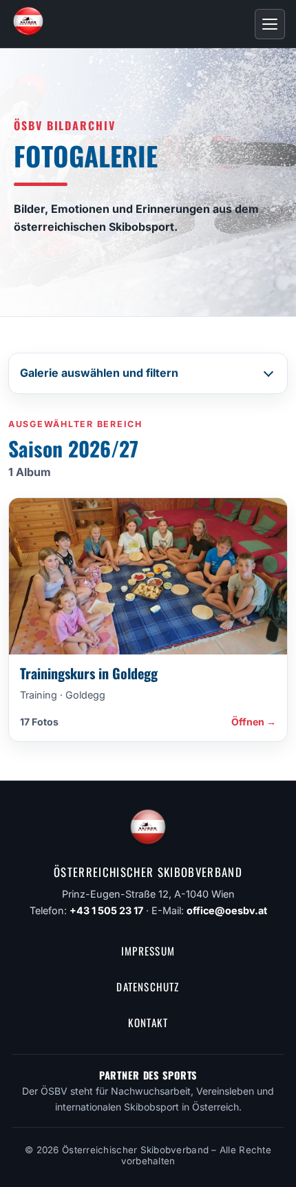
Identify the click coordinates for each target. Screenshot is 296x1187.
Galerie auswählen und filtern (99, 373)
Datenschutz (147, 986)
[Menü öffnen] (270, 24)
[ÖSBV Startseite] (28, 24)
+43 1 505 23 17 (106, 910)
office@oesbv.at (227, 910)
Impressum (148, 950)
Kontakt (148, 1022)
